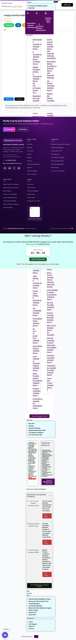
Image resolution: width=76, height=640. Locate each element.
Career (31, 622)
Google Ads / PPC (56, 151)
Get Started (9, 129)
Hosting (31, 426)
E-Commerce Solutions (58, 171)
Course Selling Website (10, 197)
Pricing (29, 2)
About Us (32, 626)
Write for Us (32, 612)
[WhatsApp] (19, 168)
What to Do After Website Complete (40, 608)
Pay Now (29, 144)
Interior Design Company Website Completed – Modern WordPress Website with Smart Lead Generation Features (46, 559)
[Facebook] (5, 168)
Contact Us (30, 618)
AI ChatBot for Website (58, 157)
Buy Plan (31, 8)
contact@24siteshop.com (13, 163)
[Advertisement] (38, 82)
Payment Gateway (34, 428)
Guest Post (32, 614)
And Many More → (8, 207)
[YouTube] (9, 168)
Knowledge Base (34, 603)
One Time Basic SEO (35, 435)
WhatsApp (9, 25)
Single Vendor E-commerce (11, 184)
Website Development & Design (60, 144)
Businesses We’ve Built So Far (38, 601)
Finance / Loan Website (10, 194)
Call (18, 25)
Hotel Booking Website (9, 201)
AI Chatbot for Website (36, 432)
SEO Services (55, 154)
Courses (31, 628)
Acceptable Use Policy (33, 201)
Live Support (33, 624)
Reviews (29, 593)
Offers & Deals (33, 610)
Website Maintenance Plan (37, 430)
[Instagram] (14, 168)
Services (29, 420)
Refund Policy (31, 194)
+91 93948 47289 (10, 160)
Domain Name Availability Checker (40, 599)
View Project (46, 516)
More (28, 595)
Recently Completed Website (36, 489)
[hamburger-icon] (56, 2)
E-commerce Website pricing (38, 6)
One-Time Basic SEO (57, 161)
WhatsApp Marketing (57, 164)
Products (19, 99)
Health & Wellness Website (11, 204)
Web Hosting (55, 167)
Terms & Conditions (32, 191)
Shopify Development (57, 147)
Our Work (30, 35)
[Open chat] (5, 635)
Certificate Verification (33, 164)
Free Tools (30, 151)
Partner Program (32, 174)
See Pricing (22, 129)
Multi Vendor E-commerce (10, 187)
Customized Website (35, 606)
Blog (28, 591)
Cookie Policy (31, 197)
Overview (9, 99)
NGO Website (7, 191)
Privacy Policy (31, 187)
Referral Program (32, 171)
